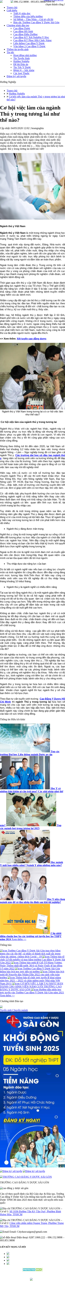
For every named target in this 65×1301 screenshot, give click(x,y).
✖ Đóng (58, 642)
